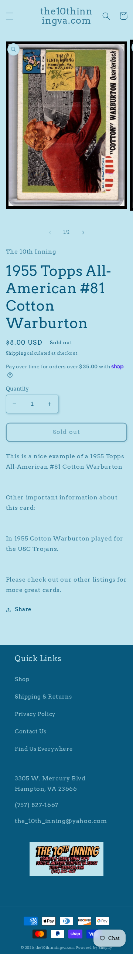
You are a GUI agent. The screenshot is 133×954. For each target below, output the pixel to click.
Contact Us (30, 731)
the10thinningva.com (55, 948)
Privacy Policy (35, 714)
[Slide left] (50, 232)
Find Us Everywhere (44, 749)
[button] (9, 15)
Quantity (17, 389)
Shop (22, 679)
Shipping (16, 353)
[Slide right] (83, 232)
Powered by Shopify (94, 948)
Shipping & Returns (43, 696)
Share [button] (23, 609)
